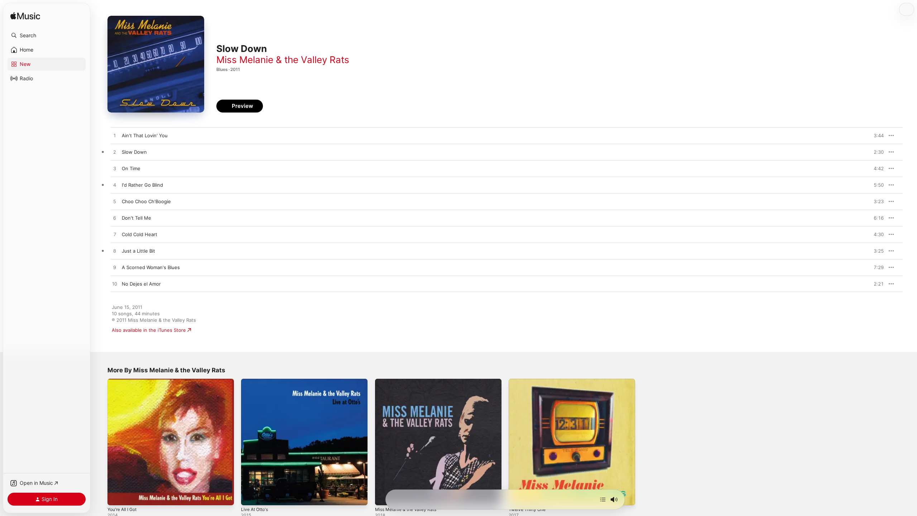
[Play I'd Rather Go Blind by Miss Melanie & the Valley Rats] (114, 185)
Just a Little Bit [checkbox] (138, 251)
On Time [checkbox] (131, 168)
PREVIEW (876, 135)
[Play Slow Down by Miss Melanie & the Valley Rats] (114, 152)
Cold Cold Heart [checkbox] (139, 234)
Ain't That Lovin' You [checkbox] (145, 135)
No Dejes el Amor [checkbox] (141, 284)
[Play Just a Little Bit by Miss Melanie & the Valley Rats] (114, 251)
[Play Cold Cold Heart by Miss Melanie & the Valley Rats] (114, 234)
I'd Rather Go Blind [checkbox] (142, 185)
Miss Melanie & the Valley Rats (282, 59)
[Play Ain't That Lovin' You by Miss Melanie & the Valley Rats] (114, 136)
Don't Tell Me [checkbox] (136, 218)
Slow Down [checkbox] (134, 152)
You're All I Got (124, 381)
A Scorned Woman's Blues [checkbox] (151, 267)
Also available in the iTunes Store (149, 330)
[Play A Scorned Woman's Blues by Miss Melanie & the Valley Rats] (114, 267)
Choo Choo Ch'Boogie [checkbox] (146, 201)
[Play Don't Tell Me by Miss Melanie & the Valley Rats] (114, 218)
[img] (25, 16)
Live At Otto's (256, 381)
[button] (46, 35)
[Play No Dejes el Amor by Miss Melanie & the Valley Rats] (114, 284)
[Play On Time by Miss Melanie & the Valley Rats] (114, 169)
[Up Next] (603, 499)
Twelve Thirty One (529, 381)
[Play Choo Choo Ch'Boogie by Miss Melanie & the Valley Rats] (114, 202)
